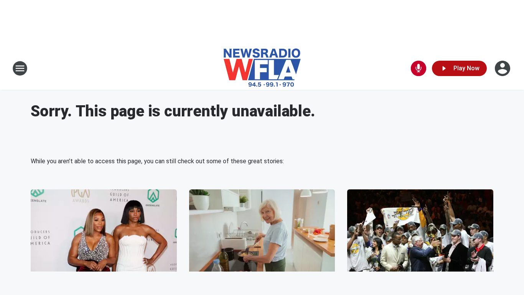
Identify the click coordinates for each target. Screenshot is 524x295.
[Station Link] (262, 68)
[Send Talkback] (418, 68)
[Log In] (503, 68)
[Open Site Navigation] (20, 68)
